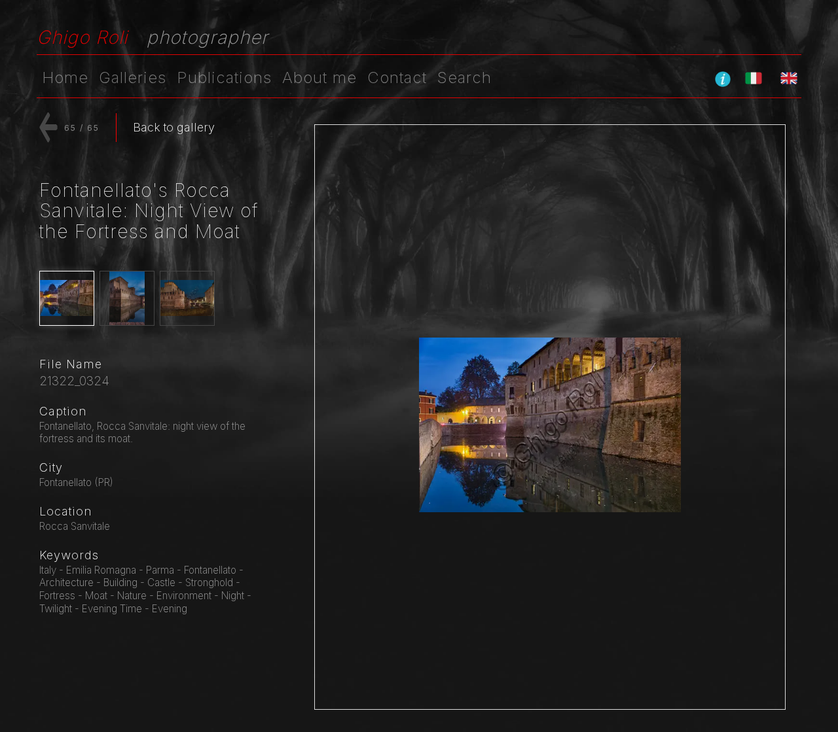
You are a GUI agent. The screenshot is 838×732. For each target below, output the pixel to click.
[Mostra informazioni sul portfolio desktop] (723, 78)
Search (464, 77)
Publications (224, 77)
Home (65, 77)
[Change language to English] (788, 78)
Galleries (132, 77)
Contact (397, 77)
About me (319, 77)
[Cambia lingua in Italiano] (753, 78)
